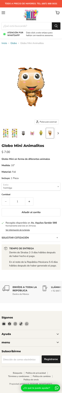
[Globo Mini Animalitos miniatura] (6, 133)
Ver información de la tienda (18, 230)
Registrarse (51, 359)
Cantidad (6, 194)
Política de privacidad (36, 373)
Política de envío (31, 379)
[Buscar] (56, 26)
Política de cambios (42, 376)
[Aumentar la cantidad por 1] (29, 201)
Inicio (4, 43)
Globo (13, 43)
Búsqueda (17, 373)
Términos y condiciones (18, 376)
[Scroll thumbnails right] (57, 133)
